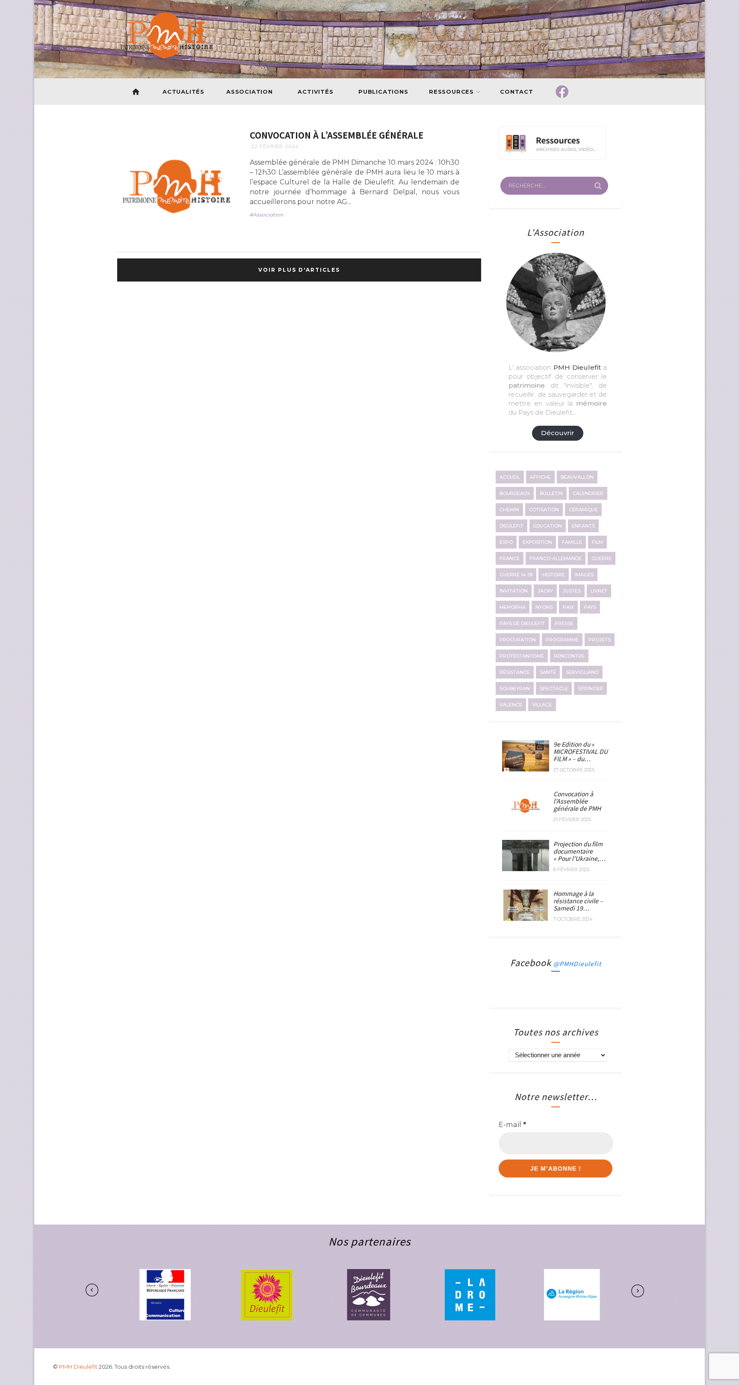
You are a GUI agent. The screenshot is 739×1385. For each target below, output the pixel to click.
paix (568, 607)
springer (590, 688)
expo (506, 542)
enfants (583, 526)
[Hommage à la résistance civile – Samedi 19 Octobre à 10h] (525, 918)
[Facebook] (561, 92)
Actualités (183, 91)
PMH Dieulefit (79, 1366)
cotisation (544, 510)
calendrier (588, 493)
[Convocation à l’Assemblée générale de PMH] (525, 819)
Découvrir (557, 433)
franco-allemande (555, 558)
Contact (517, 91)
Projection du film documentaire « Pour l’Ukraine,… (579, 851)
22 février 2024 (275, 146)
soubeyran (515, 688)
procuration (518, 640)
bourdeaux (515, 493)
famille (572, 542)
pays (590, 607)
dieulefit (511, 526)
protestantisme (522, 656)
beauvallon (577, 477)
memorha (513, 607)
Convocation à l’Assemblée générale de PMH (577, 801)
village (542, 705)
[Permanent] (177, 186)
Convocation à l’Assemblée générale (336, 135)
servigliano (582, 672)
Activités (315, 91)
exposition (537, 542)
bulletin (551, 493)
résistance (515, 672)
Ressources (451, 91)
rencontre (569, 656)
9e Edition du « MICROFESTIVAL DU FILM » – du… (580, 751)
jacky (545, 591)
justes (572, 591)
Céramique (583, 510)
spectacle (554, 688)
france (510, 558)
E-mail (512, 1124)
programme (562, 640)
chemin (509, 510)
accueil (510, 477)
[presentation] (119, 1290)
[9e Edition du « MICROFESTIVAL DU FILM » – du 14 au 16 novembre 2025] (525, 769)
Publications (383, 91)
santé (548, 672)
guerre (601, 558)
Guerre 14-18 (516, 575)
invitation (514, 591)
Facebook (555, 962)
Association (249, 91)
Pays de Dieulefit (522, 623)
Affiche (540, 477)
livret (599, 591)
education (547, 526)
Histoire (553, 575)
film (597, 542)
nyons (544, 607)
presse (564, 623)
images (584, 575)
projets (599, 640)
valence (511, 705)
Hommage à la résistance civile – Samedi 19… (578, 900)
